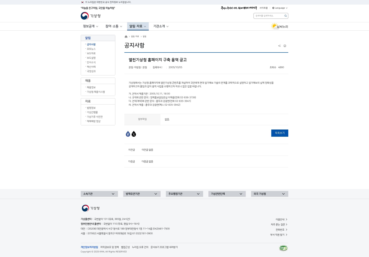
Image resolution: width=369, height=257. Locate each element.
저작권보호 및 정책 (109, 247)
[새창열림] (279, 26)
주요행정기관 (175, 193)
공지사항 (91, 44)
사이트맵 (264, 8)
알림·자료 (135, 26)
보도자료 (91, 53)
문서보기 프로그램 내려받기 (164, 247)
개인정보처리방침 (89, 247)
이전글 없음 (147, 150)
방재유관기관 (133, 193)
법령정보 (91, 108)
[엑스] (134, 134)
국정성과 (91, 71)
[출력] (285, 46)
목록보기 (280, 133)
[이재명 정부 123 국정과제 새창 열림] (239, 8)
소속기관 (88, 193)
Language (280, 8)
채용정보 (91, 87)
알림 (144, 36)
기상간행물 (92, 112)
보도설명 (91, 58)
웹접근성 (125, 247)
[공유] (279, 46)
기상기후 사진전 (95, 117)
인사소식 (91, 62)
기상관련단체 (218, 193)
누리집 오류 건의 (140, 247)
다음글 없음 (147, 161)
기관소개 (159, 26)
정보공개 (89, 26)
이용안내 (280, 219)
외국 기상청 (260, 193)
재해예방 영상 (93, 121)
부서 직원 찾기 (277, 235)
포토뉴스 (91, 49)
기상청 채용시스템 (96, 92)
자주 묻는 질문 (278, 224)
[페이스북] (128, 134)
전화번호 (280, 229)
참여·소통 (112, 26)
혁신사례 (91, 67)
